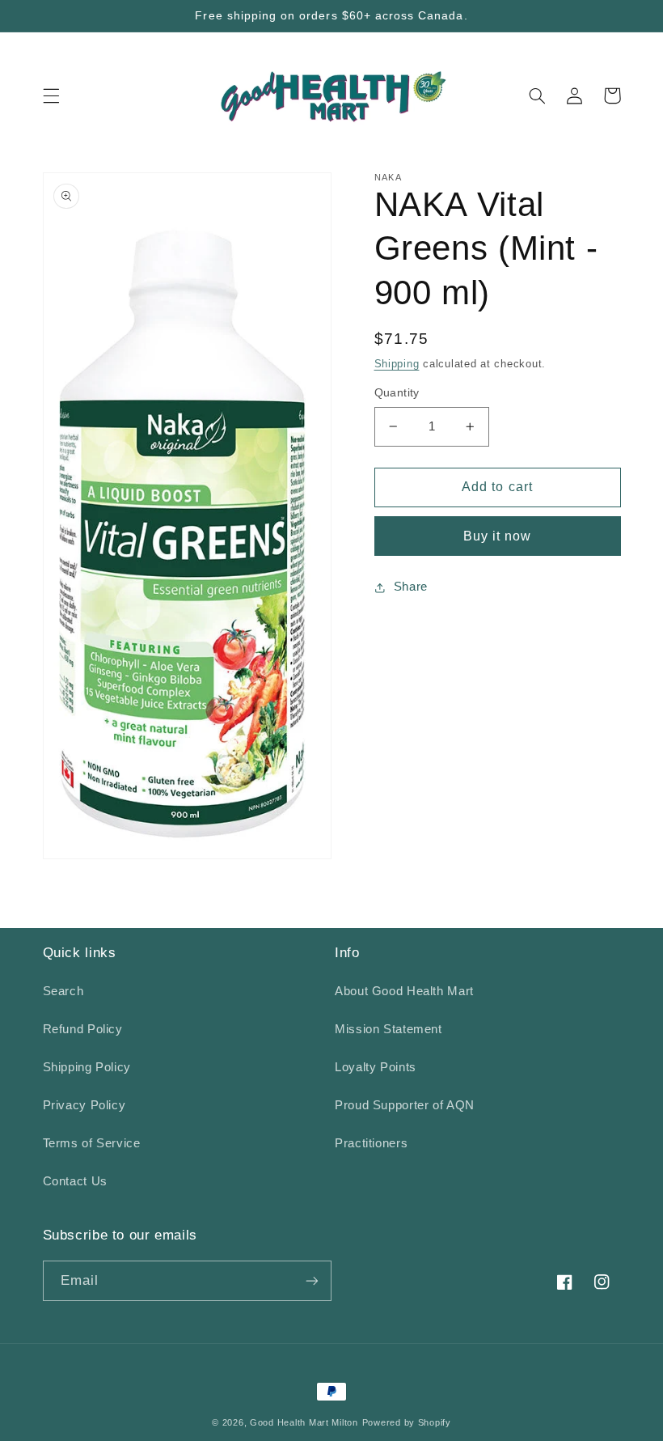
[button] (51, 95)
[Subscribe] (312, 1280)
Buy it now (497, 536)
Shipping (397, 364)
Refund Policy (83, 1029)
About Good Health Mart (404, 991)
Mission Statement (388, 1029)
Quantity (397, 393)
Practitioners (371, 1143)
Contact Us (75, 1181)
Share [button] (411, 586)
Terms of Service (92, 1143)
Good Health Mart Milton (304, 1422)
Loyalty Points (375, 1067)
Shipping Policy (87, 1067)
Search (63, 991)
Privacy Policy (84, 1105)
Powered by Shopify (406, 1422)
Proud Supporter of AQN (405, 1105)
